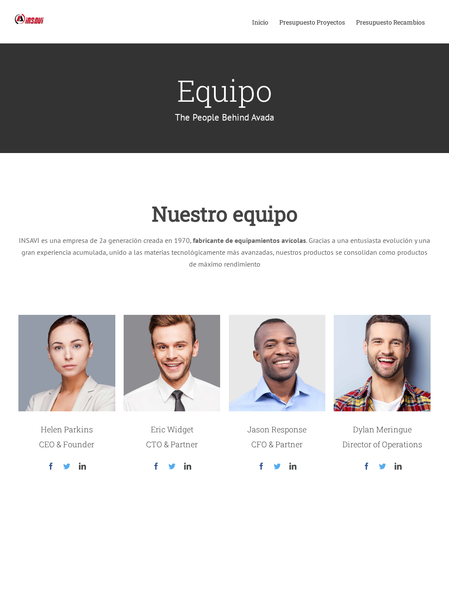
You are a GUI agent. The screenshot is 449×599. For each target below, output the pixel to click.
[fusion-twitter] (66, 466)
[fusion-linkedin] (82, 466)
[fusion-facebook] (50, 466)
